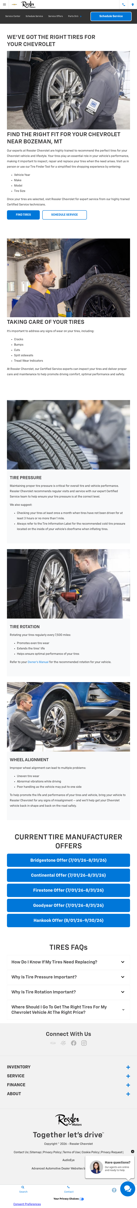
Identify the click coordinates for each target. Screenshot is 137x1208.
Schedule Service (34, 16)
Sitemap (35, 1152)
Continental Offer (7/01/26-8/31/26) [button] (68, 875)
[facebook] (74, 1043)
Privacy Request (111, 1152)
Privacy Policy (52, 1152)
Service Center (12, 16)
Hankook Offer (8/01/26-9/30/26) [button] (69, 920)
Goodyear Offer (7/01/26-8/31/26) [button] (68, 905)
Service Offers (55, 16)
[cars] (53, 1043)
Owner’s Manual (38, 662)
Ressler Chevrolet (81, 1144)
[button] (68, 962)
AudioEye (68, 1160)
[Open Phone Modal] (123, 4)
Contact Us (21, 1152)
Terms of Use (71, 1152)
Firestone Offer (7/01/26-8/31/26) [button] (68, 890)
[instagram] (84, 1043)
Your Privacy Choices (66, 1199)
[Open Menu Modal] (4, 4)
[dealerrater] (63, 1043)
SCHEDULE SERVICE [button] (64, 215)
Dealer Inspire (96, 1168)
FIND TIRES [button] (23, 215)
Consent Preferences (27, 1204)
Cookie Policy (90, 1152)
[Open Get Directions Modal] (132, 4)
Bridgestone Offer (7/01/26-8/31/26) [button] (68, 860)
